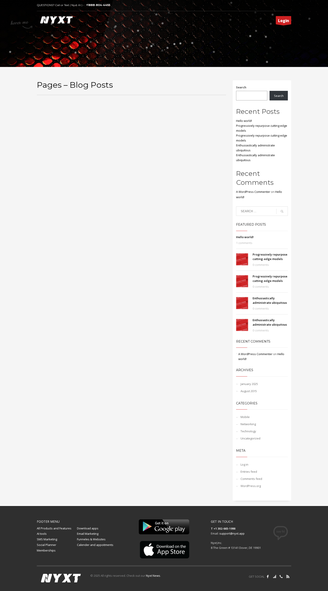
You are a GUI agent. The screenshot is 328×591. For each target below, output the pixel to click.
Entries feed (249, 472)
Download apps (87, 528)
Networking (248, 424)
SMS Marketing (47, 539)
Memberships (46, 550)
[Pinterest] (281, 576)
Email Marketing (87, 534)
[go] (282, 211)
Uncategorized (250, 438)
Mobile (245, 417)
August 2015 (249, 391)
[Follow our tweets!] (274, 576)
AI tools (42, 534)
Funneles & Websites (91, 539)
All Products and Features (54, 528)
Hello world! (244, 121)
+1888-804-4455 (98, 5)
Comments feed (251, 479)
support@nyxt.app (232, 533)
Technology (248, 431)
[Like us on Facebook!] (267, 576)
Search (241, 87)
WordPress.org (251, 486)
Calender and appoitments (95, 545)
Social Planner (46, 545)
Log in (244, 464)
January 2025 (249, 384)
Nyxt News (153, 576)
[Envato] (287, 576)
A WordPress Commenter (253, 192)
